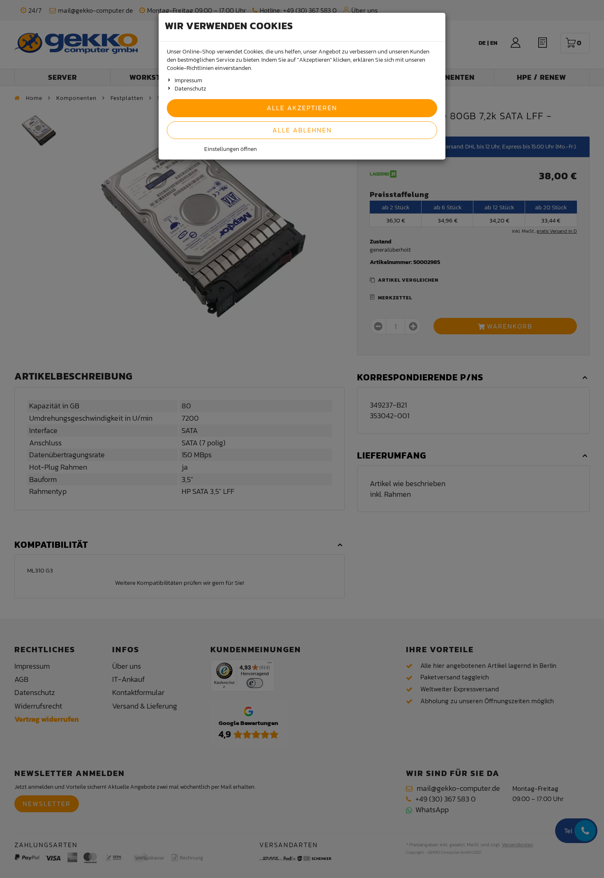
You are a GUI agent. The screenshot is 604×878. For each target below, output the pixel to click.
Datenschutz (190, 88)
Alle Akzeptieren (302, 108)
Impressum (188, 80)
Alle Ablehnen (302, 130)
